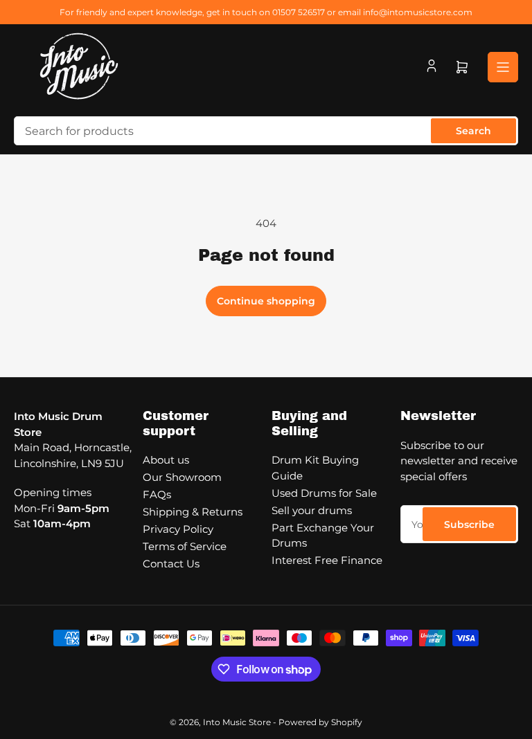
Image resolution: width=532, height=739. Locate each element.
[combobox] (266, 130)
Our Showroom (182, 477)
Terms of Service (185, 546)
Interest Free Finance (327, 560)
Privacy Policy (178, 529)
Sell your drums (312, 510)
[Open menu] (503, 67)
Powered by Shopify (320, 722)
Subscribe (469, 524)
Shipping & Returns (192, 511)
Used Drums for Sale (324, 493)
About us (166, 459)
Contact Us (171, 563)
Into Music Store (237, 722)
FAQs (157, 494)
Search (473, 131)
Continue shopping (266, 301)
